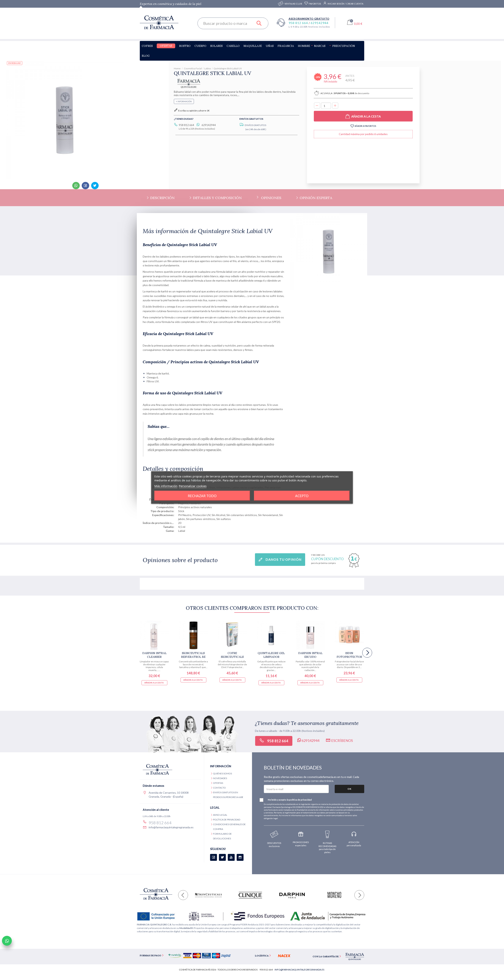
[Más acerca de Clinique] (250, 895)
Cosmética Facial (193, 68)
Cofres (147, 46)
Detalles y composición (217, 198)
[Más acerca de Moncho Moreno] (334, 895)
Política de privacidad (226, 819)
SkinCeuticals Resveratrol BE (193, 654)
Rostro (185, 46)
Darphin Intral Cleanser (154, 654)
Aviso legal (220, 814)
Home (177, 68)
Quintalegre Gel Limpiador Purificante (271, 654)
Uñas (270, 46)
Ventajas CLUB (293, 3)
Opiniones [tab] (271, 198)
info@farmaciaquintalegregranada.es (171, 827)
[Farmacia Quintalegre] (188, 83)
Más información (165, 486)
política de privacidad (300, 799)
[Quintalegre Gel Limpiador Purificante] (271, 635)
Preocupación (343, 46)
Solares (216, 46)
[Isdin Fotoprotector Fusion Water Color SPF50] (349, 635)
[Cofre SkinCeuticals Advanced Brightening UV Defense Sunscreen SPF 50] (232, 635)
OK (349, 788)
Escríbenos (342, 740)
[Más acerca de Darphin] (292, 895)
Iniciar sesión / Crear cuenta (345, 3)
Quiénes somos (222, 773)
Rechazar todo (202, 495)
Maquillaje (253, 46)
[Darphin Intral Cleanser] (154, 635)
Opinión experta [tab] (315, 198)
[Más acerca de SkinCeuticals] (208, 895)
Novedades (220, 778)
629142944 (319, 23)
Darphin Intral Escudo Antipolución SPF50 (310, 654)
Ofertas (166, 45)
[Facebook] (213, 857)
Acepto (302, 495)
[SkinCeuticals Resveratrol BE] (193, 635)
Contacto (219, 787)
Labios (207, 68)
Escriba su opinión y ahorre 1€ (193, 110)
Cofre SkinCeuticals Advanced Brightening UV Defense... (232, 654)
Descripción (162, 198)
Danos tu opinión (283, 559)
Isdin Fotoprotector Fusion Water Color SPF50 (349, 654)
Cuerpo (200, 46)
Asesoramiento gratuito (309, 18)
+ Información (184, 101)
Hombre (304, 46)
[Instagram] (240, 857)
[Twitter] (222, 857)
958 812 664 (299, 23)
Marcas (319, 46)
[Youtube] (231, 857)
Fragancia (286, 46)
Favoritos (314, 3)
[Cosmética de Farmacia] (166, 22)
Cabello (233, 46)
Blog (146, 55)
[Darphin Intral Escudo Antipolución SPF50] (310, 635)
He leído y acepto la (290, 799)
